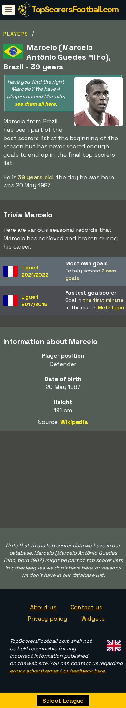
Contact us (86, 607)
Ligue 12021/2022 (34, 271)
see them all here (35, 103)
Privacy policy (47, 618)
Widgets (93, 618)
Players (15, 33)
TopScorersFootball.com (74, 9)
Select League (63, 700)
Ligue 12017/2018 (34, 300)
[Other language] (112, 643)
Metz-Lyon (111, 307)
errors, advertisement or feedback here (57, 670)
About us (43, 607)
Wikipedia (74, 422)
